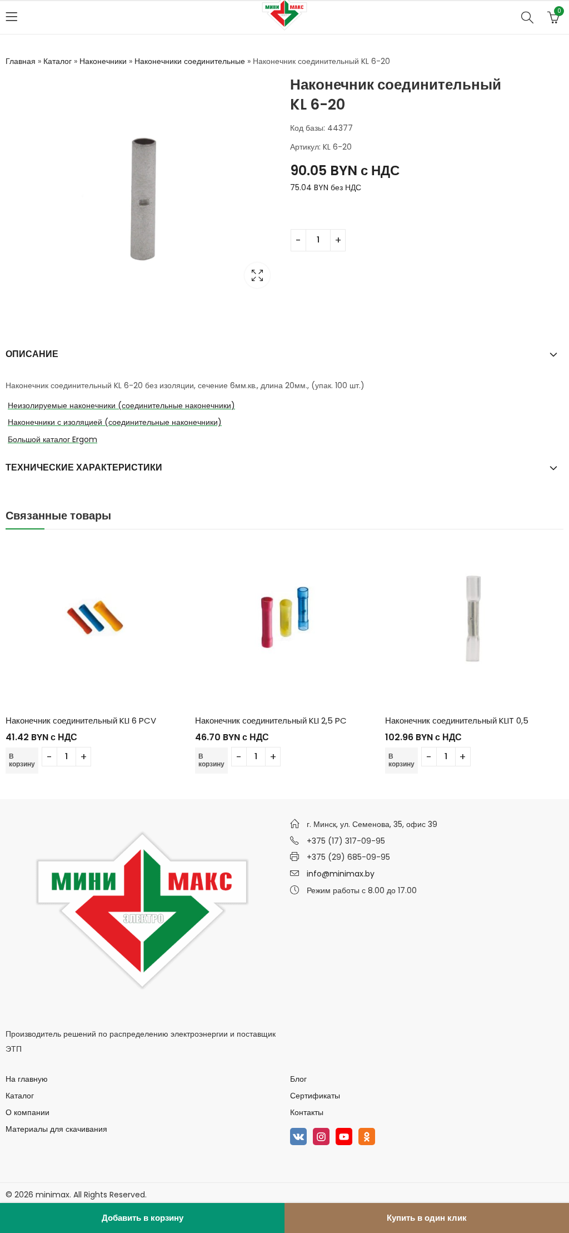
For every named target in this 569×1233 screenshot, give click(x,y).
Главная (21, 61)
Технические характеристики (84, 467)
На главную (27, 1079)
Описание (32, 354)
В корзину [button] (22, 760)
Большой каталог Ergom (52, 439)
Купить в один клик (427, 1218)
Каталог (57, 61)
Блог (298, 1079)
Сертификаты (315, 1095)
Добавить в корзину (142, 1218)
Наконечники (103, 61)
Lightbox (257, 275)
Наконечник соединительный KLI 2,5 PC (271, 720)
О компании (27, 1112)
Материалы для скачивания (56, 1129)
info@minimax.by (341, 873)
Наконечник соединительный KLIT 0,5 (456, 720)
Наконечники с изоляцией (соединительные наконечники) (115, 422)
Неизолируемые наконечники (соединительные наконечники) (121, 405)
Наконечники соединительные (189, 61)
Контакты (306, 1112)
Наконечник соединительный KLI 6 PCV (81, 720)
